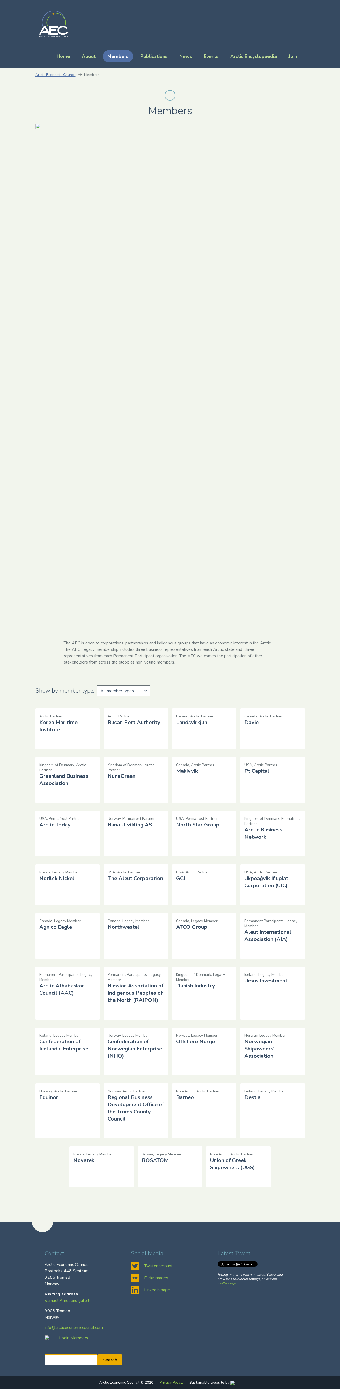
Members (118, 56)
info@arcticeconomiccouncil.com (74, 1328)
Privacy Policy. (171, 1382)
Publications (154, 56)
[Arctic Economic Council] (54, 23)
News (185, 56)
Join (292, 56)
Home (63, 56)
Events (211, 56)
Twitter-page (227, 1283)
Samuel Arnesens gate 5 (68, 1300)
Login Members (74, 1338)
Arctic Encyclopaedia (253, 56)
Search (110, 1360)
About (89, 56)
